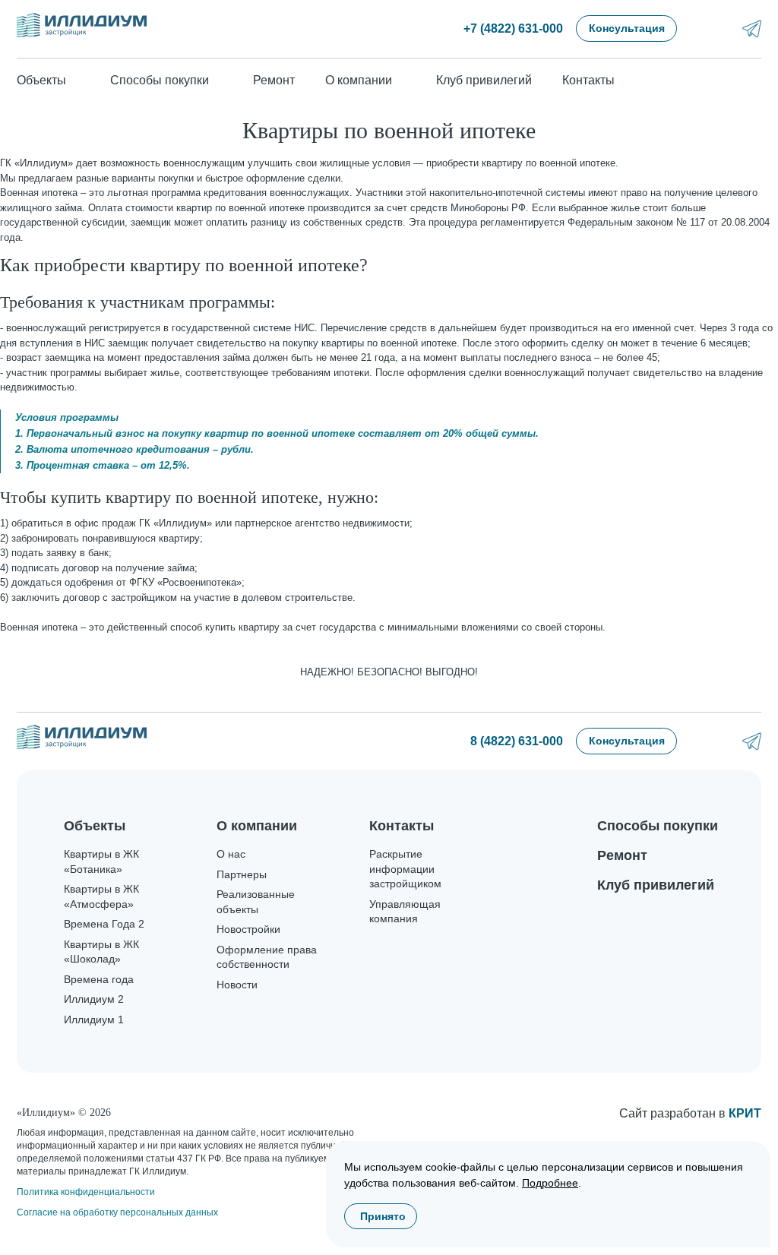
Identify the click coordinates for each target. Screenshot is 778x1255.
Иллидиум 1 (94, 1019)
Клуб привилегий (484, 80)
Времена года (99, 979)
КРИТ (745, 1113)
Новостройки (248, 929)
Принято (383, 1216)
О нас (231, 854)
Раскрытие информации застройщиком (405, 869)
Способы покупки (657, 825)
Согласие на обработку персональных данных (117, 1212)
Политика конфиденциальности (86, 1192)
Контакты (588, 80)
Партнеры (242, 874)
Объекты (94, 825)
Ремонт (274, 80)
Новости (237, 984)
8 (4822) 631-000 (516, 741)
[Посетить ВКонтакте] (711, 28)
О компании (257, 825)
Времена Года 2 (104, 924)
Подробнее (550, 1183)
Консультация (627, 28)
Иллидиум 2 (94, 999)
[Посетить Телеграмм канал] (751, 28)
